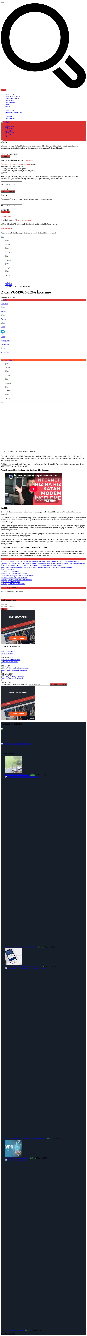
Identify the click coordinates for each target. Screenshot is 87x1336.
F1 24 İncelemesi (12, 571)
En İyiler (8, 134)
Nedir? (7, 136)
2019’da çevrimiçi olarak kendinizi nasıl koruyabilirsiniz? (25, 1138)
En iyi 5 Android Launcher (15, 1330)
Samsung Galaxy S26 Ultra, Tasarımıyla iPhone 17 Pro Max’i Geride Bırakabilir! (45, 567)
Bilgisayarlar (9, 100)
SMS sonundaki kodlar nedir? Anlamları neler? (22, 966)
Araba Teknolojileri (12, 98)
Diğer (7, 104)
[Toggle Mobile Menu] (2, 140)
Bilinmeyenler (10, 102)
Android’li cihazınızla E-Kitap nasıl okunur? (21, 947)
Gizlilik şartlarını (24, 164)
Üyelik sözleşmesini (8, 164)
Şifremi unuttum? (7, 216)
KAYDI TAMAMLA (8, 191)
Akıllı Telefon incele (12, 96)
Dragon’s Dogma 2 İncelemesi (12, 678)
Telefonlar (9, 128)
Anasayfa (8, 283)
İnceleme (8, 130)
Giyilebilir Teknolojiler (13, 112)
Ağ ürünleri (9, 94)
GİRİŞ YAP (5, 212)
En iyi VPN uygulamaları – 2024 (17, 1158)
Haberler (41, 947)
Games (7, 106)
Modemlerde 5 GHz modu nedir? (17, 775)
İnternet (49, 1138)
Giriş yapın (29, 160)
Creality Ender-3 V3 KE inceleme (20, 580)
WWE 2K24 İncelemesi (16, 584)
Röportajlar (9, 116)
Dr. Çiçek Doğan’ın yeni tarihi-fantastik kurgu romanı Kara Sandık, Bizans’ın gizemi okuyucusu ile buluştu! (46, 563)
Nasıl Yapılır (9, 132)
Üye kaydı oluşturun (23, 220)
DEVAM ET (5, 156)
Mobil (41, 966)
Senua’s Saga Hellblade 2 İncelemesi (19, 576)
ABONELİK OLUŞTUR (58, 684)
